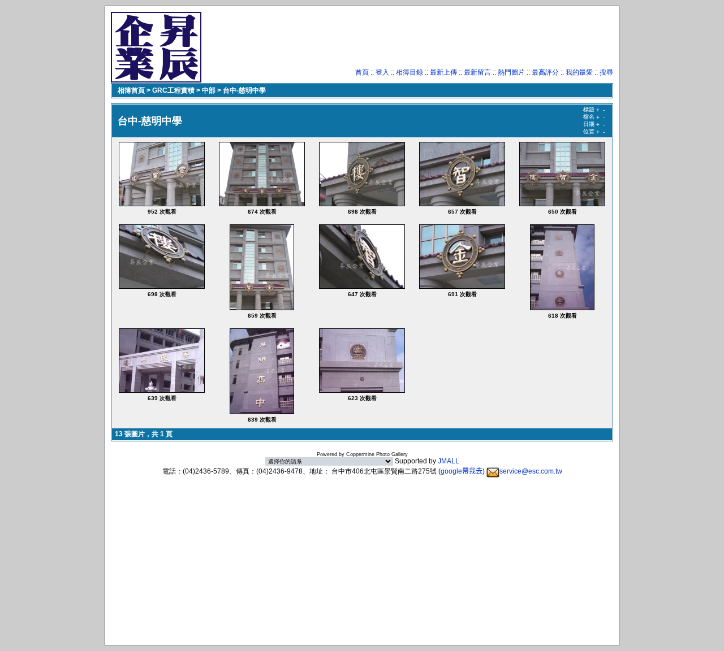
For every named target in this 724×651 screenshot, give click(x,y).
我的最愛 (579, 72)
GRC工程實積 (173, 90)
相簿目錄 (409, 72)
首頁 (362, 72)
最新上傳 (443, 72)
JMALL (448, 461)
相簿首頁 (131, 90)
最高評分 (545, 72)
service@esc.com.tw (530, 471)
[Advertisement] (407, 42)
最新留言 (477, 72)
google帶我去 (461, 471)
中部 (209, 90)
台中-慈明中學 (244, 90)
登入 (382, 72)
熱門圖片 (511, 72)
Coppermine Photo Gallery (377, 454)
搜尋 (606, 72)
